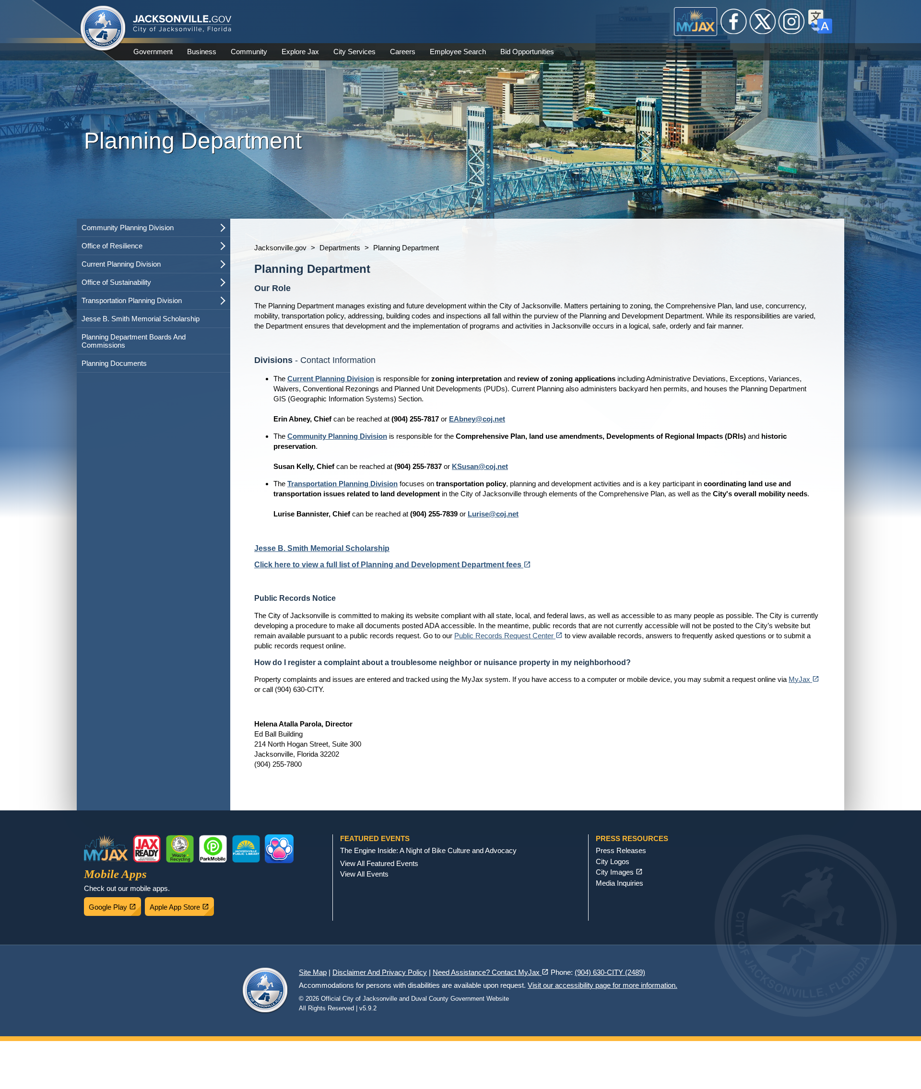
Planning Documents (114, 363)
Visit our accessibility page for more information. (602, 985)
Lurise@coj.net (493, 514)
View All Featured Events (379, 863)
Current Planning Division (121, 264)
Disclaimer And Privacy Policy (379, 972)
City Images (619, 872)
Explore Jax (300, 51)
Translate (820, 21)
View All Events (364, 874)
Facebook (734, 21)
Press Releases (621, 850)
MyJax (695, 21)
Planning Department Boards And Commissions (134, 341)
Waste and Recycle (179, 848)
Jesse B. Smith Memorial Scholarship (141, 319)
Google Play (115, 904)
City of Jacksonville (103, 29)
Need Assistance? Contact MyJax (491, 972)
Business (201, 51)
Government (153, 51)
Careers (402, 51)
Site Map (313, 972)
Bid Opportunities (527, 51)
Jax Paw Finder (279, 848)
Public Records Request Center (508, 636)
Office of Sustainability (116, 282)
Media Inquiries (619, 883)
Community (249, 51)
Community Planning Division (128, 227)
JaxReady (146, 848)
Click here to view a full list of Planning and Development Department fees (392, 565)
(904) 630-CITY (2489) (610, 972)
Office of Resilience (112, 246)
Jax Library (246, 848)
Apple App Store (182, 904)
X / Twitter (762, 21)
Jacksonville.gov (280, 248)
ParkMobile (213, 848)
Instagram (791, 21)
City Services (354, 51)
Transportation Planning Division (132, 300)
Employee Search (458, 51)
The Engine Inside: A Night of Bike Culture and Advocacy (428, 850)
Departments (339, 248)
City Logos (612, 861)
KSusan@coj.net (480, 466)
